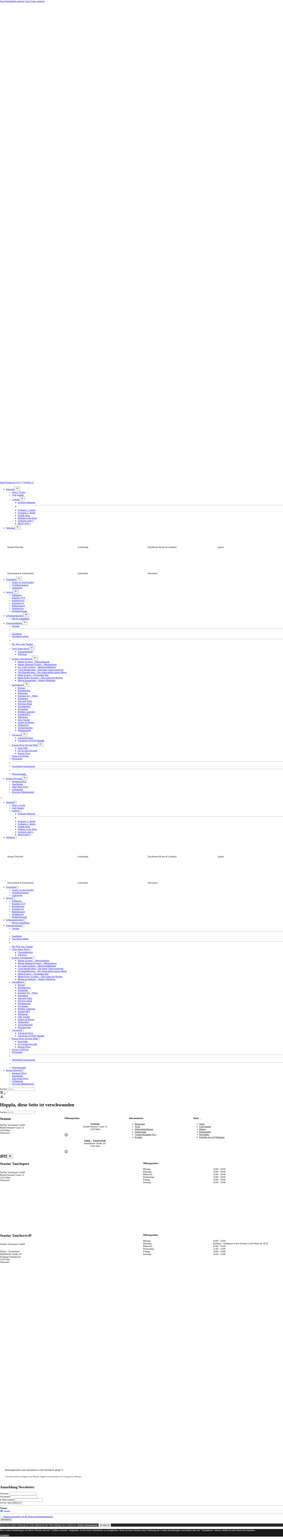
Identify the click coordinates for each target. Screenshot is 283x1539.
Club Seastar (205, 1126)
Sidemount (23, 717)
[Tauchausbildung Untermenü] (25, 622)
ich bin (3, 1502)
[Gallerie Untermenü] (22, 498)
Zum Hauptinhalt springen (12, 1)
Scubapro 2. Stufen (27, 513)
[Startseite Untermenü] (17, 488)
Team (201, 1124)
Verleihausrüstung (20, 585)
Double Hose (24, 515)
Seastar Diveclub (14, 778)
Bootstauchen (24, 690)
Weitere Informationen (87, 1525)
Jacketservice (18, 603)
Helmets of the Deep (27, 518)
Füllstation (17, 595)
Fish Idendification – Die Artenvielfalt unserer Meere (42, 672)
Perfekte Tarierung (26, 712)
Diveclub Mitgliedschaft (23, 792)
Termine (15, 626)
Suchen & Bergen (26, 722)
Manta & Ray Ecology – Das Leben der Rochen (40, 677)
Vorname (4, 1493)
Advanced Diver (25, 738)
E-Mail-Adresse (7, 1499)
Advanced (16, 735)
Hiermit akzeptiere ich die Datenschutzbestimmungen (28, 1516)
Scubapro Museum (26, 502)
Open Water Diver (20, 648)
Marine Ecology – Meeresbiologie (33, 662)
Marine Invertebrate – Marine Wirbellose (36, 680)
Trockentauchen (25, 727)
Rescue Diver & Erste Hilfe (24, 745)
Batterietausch (18, 606)
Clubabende (17, 789)
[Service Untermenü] (16, 591)
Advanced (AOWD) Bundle (31, 740)
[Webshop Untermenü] (17, 527)
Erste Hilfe (23, 748)
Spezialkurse (18, 685)
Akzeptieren (105, 1525)
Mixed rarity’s (24, 523)
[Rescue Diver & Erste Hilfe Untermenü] (40, 744)
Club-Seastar (18, 495)
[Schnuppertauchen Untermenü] (26, 615)
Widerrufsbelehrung (144, 1129)
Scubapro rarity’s (25, 520)
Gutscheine (17, 587)
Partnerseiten (205, 1132)
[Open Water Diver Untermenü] (32, 648)
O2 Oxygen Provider (27, 750)
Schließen (4, 1535)
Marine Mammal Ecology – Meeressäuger (37, 664)
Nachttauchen (24, 706)
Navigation (23, 709)
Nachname (5, 1496)
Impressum (140, 1124)
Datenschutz (140, 1132)
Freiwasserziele (19, 774)
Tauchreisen (17, 784)
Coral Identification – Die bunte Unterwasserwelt (40, 670)
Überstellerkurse (25, 651)
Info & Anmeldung (20, 618)
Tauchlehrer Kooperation (23, 766)
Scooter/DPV (24, 714)
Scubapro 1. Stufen (27, 510)
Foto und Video (25, 701)
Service (9, 592)
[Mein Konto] (2, 1097)
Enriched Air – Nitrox (28, 696)
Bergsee (21, 688)
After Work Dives (20, 787)
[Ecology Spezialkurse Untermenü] (35, 658)
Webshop (10, 528)
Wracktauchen (24, 730)
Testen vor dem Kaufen (23, 582)
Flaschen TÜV (19, 598)
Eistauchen (23, 693)
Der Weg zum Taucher (22, 644)
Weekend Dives (19, 781)
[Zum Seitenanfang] (10, 1156)
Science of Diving (20, 756)
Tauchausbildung (14, 623)
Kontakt (138, 1137)
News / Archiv (18, 492)
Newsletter (204, 1134)
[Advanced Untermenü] (24, 734)
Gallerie (15, 499)
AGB (137, 1126)
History (202, 1129)
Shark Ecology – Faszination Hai (33, 675)
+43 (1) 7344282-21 (24, 482)
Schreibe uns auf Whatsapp (211, 1137)
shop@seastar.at (7, 482)
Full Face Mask (25, 704)
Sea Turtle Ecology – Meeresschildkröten (37, 667)
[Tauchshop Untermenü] (19, 578)
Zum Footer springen (35, 1)
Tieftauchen (23, 725)
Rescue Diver (24, 753)
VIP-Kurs (22, 654)
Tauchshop (11, 579)
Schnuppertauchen (14, 615)
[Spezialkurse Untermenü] (26, 684)
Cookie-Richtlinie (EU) (146, 1134)
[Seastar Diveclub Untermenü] (25, 777)
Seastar (6, 1511)
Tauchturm (17, 634)
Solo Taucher (24, 719)
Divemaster (17, 758)
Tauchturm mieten (20, 636)
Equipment (23, 698)
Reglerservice (18, 600)
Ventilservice (18, 608)
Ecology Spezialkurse (22, 659)
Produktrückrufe (19, 611)
